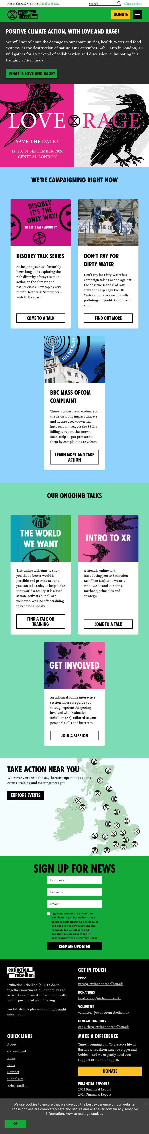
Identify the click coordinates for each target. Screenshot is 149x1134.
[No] (144, 1104)
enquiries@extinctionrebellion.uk (103, 1027)
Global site (15, 1079)
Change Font (133, 3)
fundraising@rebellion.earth (99, 998)
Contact (13, 1072)
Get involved (16, 1051)
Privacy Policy (88, 937)
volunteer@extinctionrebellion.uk (103, 1012)
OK (15, 1123)
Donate (121, 14)
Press (11, 1065)
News (11, 1058)
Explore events (25, 795)
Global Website (48, 3)
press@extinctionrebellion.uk (100, 984)
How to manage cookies (84, 1114)
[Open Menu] (137, 14)
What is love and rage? (32, 73)
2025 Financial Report (94, 1089)
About (11, 1044)
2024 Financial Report (94, 1094)
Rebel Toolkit (17, 1086)
